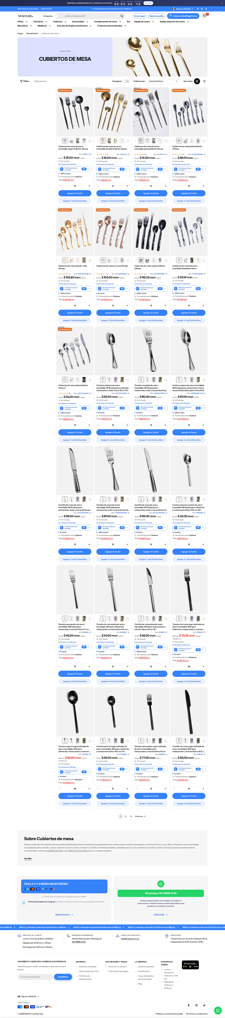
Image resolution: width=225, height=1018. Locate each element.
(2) (145, 154)
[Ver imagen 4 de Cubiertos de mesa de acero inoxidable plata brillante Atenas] (160, 141)
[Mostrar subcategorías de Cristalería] (46, 21)
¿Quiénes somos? (146, 966)
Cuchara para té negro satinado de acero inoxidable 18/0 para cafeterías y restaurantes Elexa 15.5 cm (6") (112, 749)
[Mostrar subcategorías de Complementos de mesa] (120, 21)
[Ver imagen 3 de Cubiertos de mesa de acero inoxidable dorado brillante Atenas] (116, 141)
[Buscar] (121, 16)
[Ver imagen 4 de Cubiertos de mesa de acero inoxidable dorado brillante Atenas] (122, 141)
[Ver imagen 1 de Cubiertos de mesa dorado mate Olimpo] (65, 260)
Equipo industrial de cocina (172, 21)
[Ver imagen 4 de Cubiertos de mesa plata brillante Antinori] (84, 379)
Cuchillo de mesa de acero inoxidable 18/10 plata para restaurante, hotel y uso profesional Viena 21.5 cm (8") (74, 507)
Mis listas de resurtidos (28, 9)
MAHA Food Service (34, 1014)
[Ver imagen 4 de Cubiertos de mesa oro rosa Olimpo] (122, 260)
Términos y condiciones (196, 1014)
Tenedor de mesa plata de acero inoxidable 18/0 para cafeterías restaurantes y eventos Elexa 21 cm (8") (111, 627)
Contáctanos (144, 971)
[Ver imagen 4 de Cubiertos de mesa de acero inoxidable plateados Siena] (198, 260)
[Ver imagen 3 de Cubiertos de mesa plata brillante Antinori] (78, 379)
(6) (69, 393)
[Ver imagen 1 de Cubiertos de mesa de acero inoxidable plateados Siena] (179, 260)
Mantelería (23, 25)
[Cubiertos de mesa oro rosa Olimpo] (113, 231)
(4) (183, 154)
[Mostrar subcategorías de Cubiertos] (65, 21)
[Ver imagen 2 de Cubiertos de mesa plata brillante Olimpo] (185, 141)
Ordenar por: (139, 81)
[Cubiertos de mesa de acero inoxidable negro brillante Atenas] (75, 112)
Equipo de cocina (142, 21)
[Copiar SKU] (90, 154)
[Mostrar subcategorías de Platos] (26, 21)
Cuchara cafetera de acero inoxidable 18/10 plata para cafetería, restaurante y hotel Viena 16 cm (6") (112, 388)
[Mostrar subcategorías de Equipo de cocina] (153, 21)
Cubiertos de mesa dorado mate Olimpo (72, 267)
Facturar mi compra (117, 966)
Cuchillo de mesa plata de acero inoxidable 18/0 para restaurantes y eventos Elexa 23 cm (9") (149, 627)
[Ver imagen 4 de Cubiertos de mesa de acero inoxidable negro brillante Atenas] (84, 141)
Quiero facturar (62, 914)
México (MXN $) (183, 9)
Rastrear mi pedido (87, 966)
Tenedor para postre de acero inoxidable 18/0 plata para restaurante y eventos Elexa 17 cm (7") (73, 627)
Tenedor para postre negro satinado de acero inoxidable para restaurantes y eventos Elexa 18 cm (150, 749)
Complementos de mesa (105, 21)
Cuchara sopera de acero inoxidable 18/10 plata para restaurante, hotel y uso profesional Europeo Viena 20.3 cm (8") (188, 388)
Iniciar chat (159, 914)
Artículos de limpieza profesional (72, 25)
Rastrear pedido (157, 16)
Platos (20, 21)
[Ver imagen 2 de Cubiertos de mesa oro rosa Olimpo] (109, 260)
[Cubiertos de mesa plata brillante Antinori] (75, 351)
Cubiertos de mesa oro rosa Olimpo (112, 266)
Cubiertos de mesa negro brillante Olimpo (149, 267)
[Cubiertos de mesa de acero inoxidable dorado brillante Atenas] (113, 112)
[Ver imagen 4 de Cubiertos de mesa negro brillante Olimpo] (160, 260)
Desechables (78, 21)
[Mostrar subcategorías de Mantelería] (30, 25)
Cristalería (38, 21)
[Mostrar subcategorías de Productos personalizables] (125, 25)
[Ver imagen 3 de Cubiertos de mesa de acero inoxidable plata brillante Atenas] (154, 141)
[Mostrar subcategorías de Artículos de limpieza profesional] (90, 25)
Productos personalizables (109, 25)
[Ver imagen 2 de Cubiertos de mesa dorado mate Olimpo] (71, 260)
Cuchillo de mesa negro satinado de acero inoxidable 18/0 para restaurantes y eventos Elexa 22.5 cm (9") (188, 749)
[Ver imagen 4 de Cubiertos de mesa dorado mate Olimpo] (84, 260)
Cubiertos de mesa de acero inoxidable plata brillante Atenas (148, 147)
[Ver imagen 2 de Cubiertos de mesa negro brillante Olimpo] (147, 260)
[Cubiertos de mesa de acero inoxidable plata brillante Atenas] (151, 112)
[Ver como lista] (204, 81)
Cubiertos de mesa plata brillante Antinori (73, 386)
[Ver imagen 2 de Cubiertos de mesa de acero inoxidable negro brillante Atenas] (71, 141)
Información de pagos (118, 971)
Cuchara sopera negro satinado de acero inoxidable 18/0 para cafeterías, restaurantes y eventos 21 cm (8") (74, 749)
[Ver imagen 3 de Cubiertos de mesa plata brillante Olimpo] (192, 141)
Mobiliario (42, 25)
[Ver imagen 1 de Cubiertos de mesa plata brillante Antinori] (65, 379)
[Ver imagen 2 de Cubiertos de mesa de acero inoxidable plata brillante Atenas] (147, 141)
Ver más (148, 3)
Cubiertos (57, 21)
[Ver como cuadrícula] (197, 81)
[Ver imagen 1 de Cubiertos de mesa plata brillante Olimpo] (179, 141)
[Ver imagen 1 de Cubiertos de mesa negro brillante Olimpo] (141, 260)
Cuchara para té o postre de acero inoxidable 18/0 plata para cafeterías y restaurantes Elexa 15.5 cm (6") (188, 507)
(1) (69, 274)
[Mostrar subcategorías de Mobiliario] (50, 25)
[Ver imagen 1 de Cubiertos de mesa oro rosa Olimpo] (103, 260)
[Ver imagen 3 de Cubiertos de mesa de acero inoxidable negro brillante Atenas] (78, 141)
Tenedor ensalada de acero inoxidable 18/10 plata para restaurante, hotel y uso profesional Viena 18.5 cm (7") (150, 388)
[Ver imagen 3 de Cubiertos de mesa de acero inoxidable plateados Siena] (192, 260)
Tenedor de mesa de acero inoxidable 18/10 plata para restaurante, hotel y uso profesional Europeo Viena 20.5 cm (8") (112, 507)
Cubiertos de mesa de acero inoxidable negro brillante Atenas (73, 147)
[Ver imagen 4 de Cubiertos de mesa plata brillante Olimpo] (198, 141)
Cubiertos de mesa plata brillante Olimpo (187, 147)
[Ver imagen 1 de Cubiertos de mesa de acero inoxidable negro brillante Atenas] (65, 141)
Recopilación (32, 33)
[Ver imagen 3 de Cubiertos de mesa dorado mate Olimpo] (78, 260)
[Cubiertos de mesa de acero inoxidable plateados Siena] (189, 231)
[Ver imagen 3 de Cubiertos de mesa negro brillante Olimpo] (154, 260)
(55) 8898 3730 (79, 942)
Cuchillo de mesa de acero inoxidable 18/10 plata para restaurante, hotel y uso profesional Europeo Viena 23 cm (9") (150, 507)
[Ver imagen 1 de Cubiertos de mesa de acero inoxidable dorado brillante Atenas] (103, 141)
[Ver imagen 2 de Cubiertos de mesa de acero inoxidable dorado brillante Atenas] (109, 141)
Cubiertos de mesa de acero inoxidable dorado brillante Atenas (111, 147)
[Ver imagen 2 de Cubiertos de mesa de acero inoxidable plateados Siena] (185, 260)
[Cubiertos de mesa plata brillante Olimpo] (189, 112)
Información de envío (88, 971)
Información (46, 9)
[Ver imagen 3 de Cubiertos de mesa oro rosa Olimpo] (116, 260)
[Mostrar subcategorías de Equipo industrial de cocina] (187, 21)
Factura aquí (139, 16)
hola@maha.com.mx (130, 938)
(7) (107, 154)
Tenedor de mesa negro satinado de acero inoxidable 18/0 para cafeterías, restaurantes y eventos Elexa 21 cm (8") (188, 627)
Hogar (20, 33)
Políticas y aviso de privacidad (169, 1014)
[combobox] (83, 16)
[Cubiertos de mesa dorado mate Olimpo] (75, 231)
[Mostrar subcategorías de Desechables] (87, 21)
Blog (140, 983)
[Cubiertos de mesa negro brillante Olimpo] (151, 231)
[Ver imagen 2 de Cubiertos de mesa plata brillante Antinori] (71, 379)
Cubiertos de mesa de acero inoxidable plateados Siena (184, 267)
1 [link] (120, 816)
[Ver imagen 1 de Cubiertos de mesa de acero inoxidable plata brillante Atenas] (141, 141)
